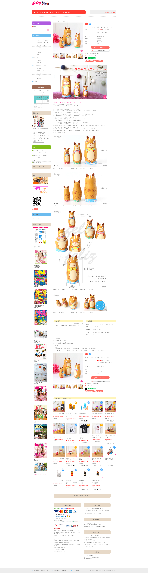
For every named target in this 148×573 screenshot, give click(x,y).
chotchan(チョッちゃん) (40, 155)
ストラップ (40, 52)
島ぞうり (39, 73)
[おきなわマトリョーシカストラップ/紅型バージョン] (110, 454)
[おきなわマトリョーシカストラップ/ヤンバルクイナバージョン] (84, 476)
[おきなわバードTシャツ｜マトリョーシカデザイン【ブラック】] (84, 433)
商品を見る (72, 442)
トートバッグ (40, 68)
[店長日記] (38, 126)
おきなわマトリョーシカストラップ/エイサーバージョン (97, 482)
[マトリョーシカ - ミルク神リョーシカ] (59, 433)
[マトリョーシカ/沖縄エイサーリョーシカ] (97, 411)
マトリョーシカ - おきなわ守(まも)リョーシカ (71, 415)
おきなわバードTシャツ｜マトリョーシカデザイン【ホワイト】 (71, 437)
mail (53, 12)
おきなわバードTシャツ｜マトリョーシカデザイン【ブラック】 (84, 437)
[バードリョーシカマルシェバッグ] (59, 476)
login (108, 12)
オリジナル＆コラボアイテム (62, 21)
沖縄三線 (35, 57)
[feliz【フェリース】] (46, 5)
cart (114, 12)
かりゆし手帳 (36, 157)
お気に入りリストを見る (39, 26)
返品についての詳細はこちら (93, 53)
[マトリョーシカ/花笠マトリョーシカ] (110, 411)
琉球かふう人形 (41, 45)
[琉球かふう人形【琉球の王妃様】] (59, 456)
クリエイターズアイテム (39, 65)
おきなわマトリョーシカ (43, 42)
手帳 (38, 55)
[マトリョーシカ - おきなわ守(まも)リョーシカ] (71, 409)
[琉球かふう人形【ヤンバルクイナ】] (71, 456)
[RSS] (35, 209)
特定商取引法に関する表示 (61, 570)
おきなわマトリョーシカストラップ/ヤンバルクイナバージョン (84, 482)
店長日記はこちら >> (38, 142)
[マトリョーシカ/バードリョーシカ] (59, 411)
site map (67, 12)
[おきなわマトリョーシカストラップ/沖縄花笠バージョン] (71, 476)
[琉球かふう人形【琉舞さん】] (84, 456)
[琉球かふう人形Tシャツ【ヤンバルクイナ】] (97, 433)
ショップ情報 (75, 570)
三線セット (40, 60)
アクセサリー (40, 78)
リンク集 (35, 214)
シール (38, 50)
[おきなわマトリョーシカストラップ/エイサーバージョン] (97, 476)
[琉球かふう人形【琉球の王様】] (110, 433)
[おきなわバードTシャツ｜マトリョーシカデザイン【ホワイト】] (71, 433)
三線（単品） (40, 62)
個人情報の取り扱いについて (41, 570)
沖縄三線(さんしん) (38, 150)
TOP (37, 12)
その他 (35, 81)
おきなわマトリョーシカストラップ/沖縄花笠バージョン (71, 482)
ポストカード (40, 70)
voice (59, 12)
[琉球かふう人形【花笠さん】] (97, 456)
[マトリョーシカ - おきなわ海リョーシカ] (84, 409)
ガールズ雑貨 (36, 76)
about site (45, 12)
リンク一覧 (36, 219)
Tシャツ (39, 47)
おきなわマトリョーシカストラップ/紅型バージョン (110, 460)
